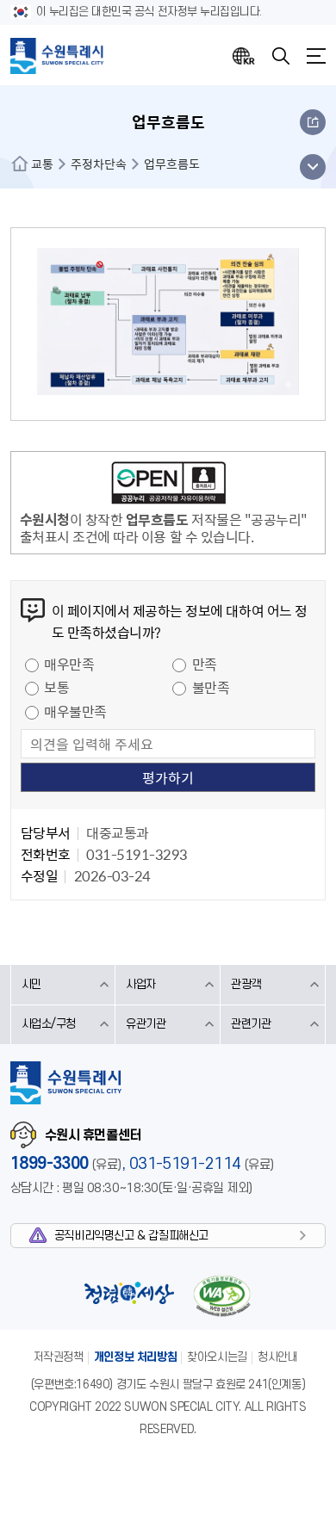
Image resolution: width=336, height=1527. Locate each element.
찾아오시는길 (217, 1357)
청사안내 (277, 1357)
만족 (204, 663)
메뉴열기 (316, 56)
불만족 (211, 687)
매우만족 (69, 663)
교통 (42, 163)
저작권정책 (59, 1357)
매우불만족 (75, 711)
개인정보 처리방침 (135, 1357)
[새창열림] (168, 485)
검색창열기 (280, 56)
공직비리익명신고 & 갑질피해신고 (131, 1235)
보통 (56, 687)
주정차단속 (99, 163)
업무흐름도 (172, 163)
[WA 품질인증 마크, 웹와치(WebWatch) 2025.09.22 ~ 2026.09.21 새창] (222, 1296)
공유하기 (313, 122)
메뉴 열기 (312, 167)
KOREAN (244, 56)
